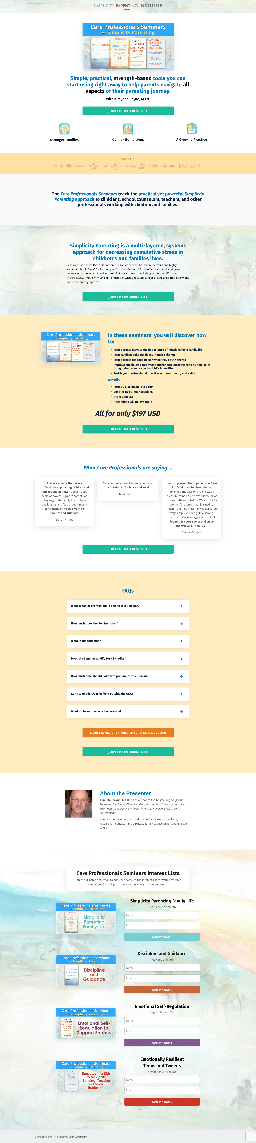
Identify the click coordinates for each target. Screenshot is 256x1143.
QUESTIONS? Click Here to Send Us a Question (128, 732)
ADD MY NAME (162, 937)
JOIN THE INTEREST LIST (128, 111)
